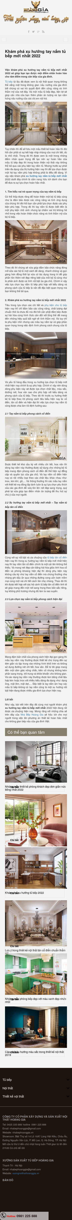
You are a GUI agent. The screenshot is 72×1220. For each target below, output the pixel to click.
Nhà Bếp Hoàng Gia (32, 714)
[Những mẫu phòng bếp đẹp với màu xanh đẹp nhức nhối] (36, 974)
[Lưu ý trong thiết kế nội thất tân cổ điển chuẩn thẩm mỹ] (36, 923)
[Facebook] (29, 32)
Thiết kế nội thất (13, 1096)
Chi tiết (14, 787)
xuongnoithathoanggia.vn (25, 1173)
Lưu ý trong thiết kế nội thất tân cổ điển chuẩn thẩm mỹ (35, 951)
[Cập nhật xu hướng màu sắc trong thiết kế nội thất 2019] (36, 1027)
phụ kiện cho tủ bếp (56, 305)
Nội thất (8, 1088)
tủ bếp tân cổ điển (57, 557)
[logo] (36, 6)
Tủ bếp (9, 81)
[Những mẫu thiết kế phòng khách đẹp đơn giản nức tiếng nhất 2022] (36, 762)
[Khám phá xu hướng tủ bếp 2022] (36, 868)
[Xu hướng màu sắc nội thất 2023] (36, 820)
